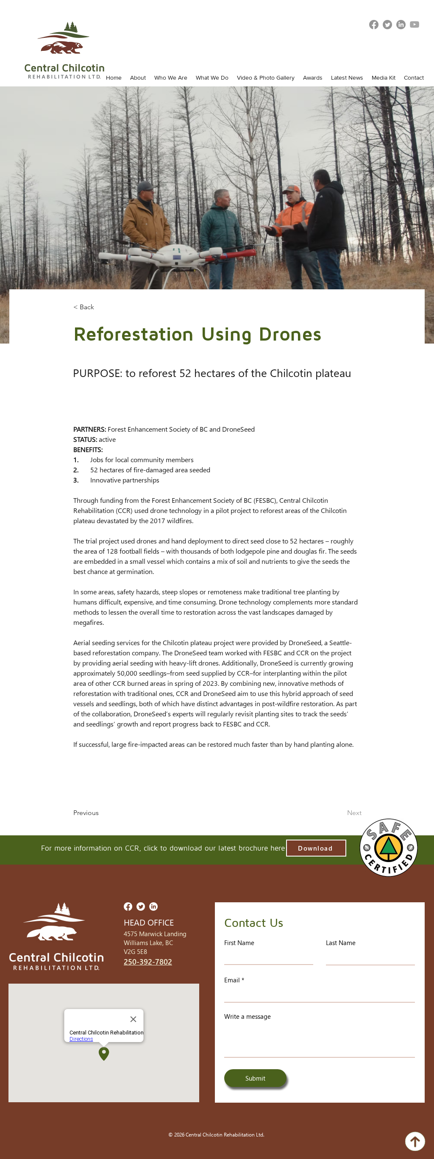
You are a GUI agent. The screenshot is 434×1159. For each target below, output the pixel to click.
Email (232, 980)
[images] (414, 24)
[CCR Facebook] (128, 906)
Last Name (341, 943)
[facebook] (373, 24)
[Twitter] (387, 24)
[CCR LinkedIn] (401, 24)
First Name (239, 943)
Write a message (247, 1016)
